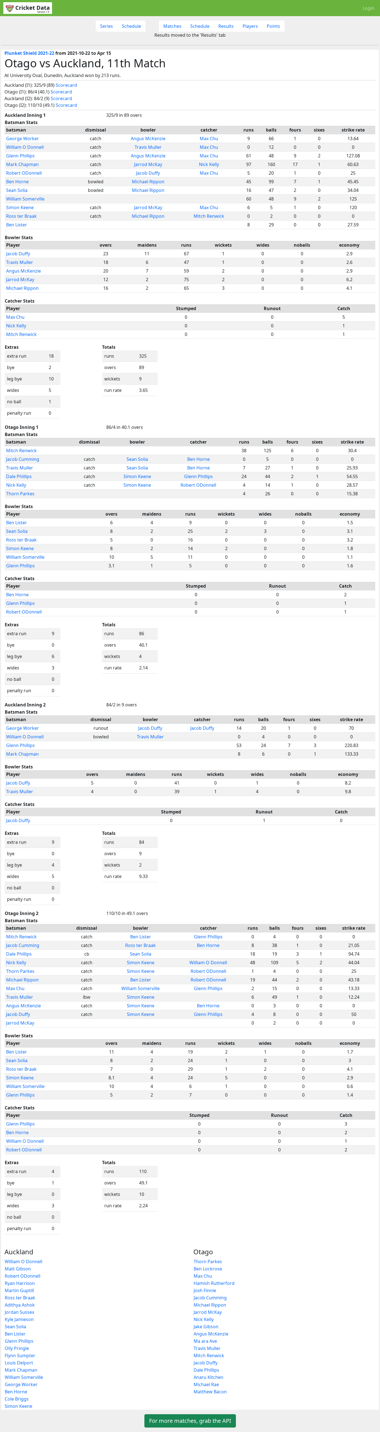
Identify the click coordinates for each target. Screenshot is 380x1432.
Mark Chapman (22, 164)
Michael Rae (206, 1384)
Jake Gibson (206, 1327)
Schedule (131, 26)
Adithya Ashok (20, 1305)
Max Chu (209, 138)
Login (368, 8)
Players (250, 26)
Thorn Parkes (20, 494)
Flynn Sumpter (20, 1355)
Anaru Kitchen (208, 1377)
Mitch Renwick (209, 216)
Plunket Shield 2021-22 (29, 53)
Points (273, 26)
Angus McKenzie (148, 138)
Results (226, 26)
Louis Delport (19, 1363)
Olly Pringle (17, 1348)
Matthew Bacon (210, 1392)
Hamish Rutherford (214, 1283)
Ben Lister (16, 225)
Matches (172, 26)
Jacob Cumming (22, 459)
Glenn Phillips (20, 156)
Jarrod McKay (148, 164)
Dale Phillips (19, 476)
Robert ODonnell (24, 173)
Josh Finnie (205, 1290)
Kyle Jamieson (19, 1319)
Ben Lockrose (208, 1269)
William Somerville (25, 199)
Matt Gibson (18, 1269)
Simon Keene (20, 207)
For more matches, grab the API (190, 1420)
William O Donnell (25, 147)
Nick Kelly (209, 164)
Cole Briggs (17, 1399)
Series (106, 26)
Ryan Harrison (20, 1283)
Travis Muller (148, 147)
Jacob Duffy (148, 173)
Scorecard (66, 85)
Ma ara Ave (205, 1341)
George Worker (22, 138)
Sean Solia (17, 190)
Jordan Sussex (19, 1312)
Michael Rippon (148, 182)
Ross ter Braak (21, 216)
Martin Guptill (19, 1290)
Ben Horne (17, 182)
